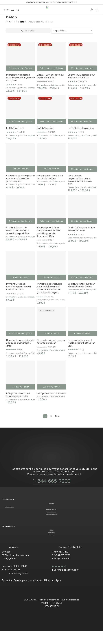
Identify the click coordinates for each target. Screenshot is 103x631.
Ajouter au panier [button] (21, 277)
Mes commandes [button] (51, 532)
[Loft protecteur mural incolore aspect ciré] (20, 375)
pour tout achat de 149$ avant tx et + (51, 2)
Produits (20, 21)
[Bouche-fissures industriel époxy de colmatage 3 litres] (20, 321)
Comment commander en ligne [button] (51, 514)
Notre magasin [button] (51, 503)
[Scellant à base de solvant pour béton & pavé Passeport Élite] (20, 209)
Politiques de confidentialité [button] (52, 511)
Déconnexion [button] (51, 534)
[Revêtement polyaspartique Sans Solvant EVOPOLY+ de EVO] (82, 157)
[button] (9, 9)
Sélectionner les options (20, 68)
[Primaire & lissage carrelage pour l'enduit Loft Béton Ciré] (20, 265)
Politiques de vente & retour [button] (51, 509)
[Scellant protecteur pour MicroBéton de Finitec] (82, 265)
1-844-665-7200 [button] (51, 481)
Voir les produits (20, 168)
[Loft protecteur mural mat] (51, 375)
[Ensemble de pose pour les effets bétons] (51, 157)
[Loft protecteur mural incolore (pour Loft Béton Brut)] (82, 321)
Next (57, 416)
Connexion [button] (51, 530)
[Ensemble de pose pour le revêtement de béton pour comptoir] (20, 157)
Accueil (9, 21)
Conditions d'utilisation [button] (9, 507)
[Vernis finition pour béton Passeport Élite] (82, 209)
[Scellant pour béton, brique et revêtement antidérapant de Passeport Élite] (51, 209)
